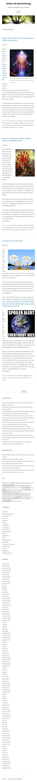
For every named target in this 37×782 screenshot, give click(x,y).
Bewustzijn (20, 120)
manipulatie (22, 493)
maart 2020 (5, 631)
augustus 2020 (6, 620)
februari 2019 (5, 653)
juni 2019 (4, 644)
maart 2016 (5, 729)
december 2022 (6, 598)
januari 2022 (5, 611)
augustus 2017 (6, 692)
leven (18, 125)
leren (32, 489)
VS (12, 501)
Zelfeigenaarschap (23, 123)
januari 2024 (5, 574)
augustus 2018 (6, 666)
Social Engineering (9, 227)
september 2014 (6, 768)
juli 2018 (4, 668)
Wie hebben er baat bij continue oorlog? (12, 459)
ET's (33, 487)
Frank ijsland (5, 407)
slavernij (18, 496)
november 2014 (6, 763)
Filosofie (26, 225)
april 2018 (4, 674)
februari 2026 (5, 564)
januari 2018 (5, 681)
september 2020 (6, 618)
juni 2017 (4, 696)
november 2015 (6, 737)
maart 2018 (5, 676)
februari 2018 (5, 679)
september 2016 (6, 716)
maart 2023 (5, 592)
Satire (3, 537)
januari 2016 (5, 733)
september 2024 (6, 570)
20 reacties (5, 245)
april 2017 (4, 700)
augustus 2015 (6, 744)
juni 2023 (4, 587)
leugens (4, 491)
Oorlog (10, 495)
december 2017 (6, 683)
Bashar (18, 483)
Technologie (5, 542)
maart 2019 (5, 650)
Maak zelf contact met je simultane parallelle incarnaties (18, 39)
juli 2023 (4, 585)
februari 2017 (5, 705)
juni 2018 (4, 670)
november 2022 (6, 600)
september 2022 (6, 605)
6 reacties (4, 44)
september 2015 (6, 742)
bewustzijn (10, 125)
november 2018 (6, 659)
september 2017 (6, 689)
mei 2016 (4, 724)
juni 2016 (4, 722)
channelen (5, 487)
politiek (9, 497)
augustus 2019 (6, 640)
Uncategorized (6, 546)
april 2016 (4, 726)
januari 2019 (5, 655)
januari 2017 (5, 707)
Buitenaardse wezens (7, 514)
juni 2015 (4, 748)
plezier (4, 497)
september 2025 (6, 568)
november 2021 (6, 616)
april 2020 (4, 629)
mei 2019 (4, 646)
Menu (18, 12)
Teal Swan (26, 497)
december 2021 (6, 613)
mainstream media (10, 493)
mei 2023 (4, 590)
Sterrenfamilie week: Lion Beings (22, 426)
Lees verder (12, 116)
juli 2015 (4, 746)
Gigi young (18, 490)
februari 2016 (5, 731)
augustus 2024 (6, 572)
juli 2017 (4, 694)
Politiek (4, 533)
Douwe (21, 127)
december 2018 (6, 657)
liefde (13, 491)
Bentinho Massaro (29, 483)
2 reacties (4, 145)
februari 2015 (5, 757)
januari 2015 (5, 759)
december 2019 (6, 633)
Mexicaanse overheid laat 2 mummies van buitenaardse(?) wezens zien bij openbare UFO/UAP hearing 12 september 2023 (18, 431)
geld (4, 489)
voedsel (28, 498)
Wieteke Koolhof (17, 501)
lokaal (16, 491)
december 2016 (6, 709)
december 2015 (6, 735)
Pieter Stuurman (6, 531)
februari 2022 (5, 609)
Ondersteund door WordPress (15, 778)
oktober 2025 (5, 566)
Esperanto (5, 520)
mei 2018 (4, 672)
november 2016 (6, 711)
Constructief (27, 120)
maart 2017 (5, 702)
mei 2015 (4, 750)
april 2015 (4, 752)
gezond (13, 489)
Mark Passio (28, 493)
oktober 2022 (5, 603)
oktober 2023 (5, 579)
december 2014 (6, 761)
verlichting (22, 498)
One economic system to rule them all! (22, 415)
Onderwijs (5, 495)
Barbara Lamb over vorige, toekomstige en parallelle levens (17, 139)
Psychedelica (14, 123)
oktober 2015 (5, 739)
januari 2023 (5, 596)
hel (3, 229)
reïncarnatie (15, 229)
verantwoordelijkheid (10, 498)
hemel (6, 229)
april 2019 (4, 648)
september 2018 (6, 663)
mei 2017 (4, 698)
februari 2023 (5, 594)
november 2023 (6, 577)
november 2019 (6, 635)
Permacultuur (24, 495)
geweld (9, 490)
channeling (11, 487)
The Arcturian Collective (8, 544)
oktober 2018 (5, 661)
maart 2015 (5, 755)
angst (8, 483)
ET (31, 487)
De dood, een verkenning (12, 241)
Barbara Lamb (27, 227)
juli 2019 (4, 642)
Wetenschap (5, 551)
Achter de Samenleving (18, 3)
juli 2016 (4, 720)
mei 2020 (4, 626)
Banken (12, 483)
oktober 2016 (5, 713)
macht (20, 491)
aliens (4, 482)
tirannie (31, 497)
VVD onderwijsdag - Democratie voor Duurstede (15, 411)
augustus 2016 (6, 718)
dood (14, 125)
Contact (4, 778)
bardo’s (21, 347)
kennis (28, 489)
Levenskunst (7, 123)
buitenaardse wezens (22, 485)
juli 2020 (4, 622)
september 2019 (6, 637)
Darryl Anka (18, 487)
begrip (23, 483)
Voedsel (4, 548)
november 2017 (6, 685)
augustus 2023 (6, 583)
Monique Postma (6, 426)
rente (13, 497)
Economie (4, 518)
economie (25, 487)
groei (22, 490)
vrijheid (6, 127)
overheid (15, 495)
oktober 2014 (5, 765)
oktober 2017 (5, 687)
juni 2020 (4, 624)
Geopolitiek (5, 524)
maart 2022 (5, 607)
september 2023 (6, 581)
